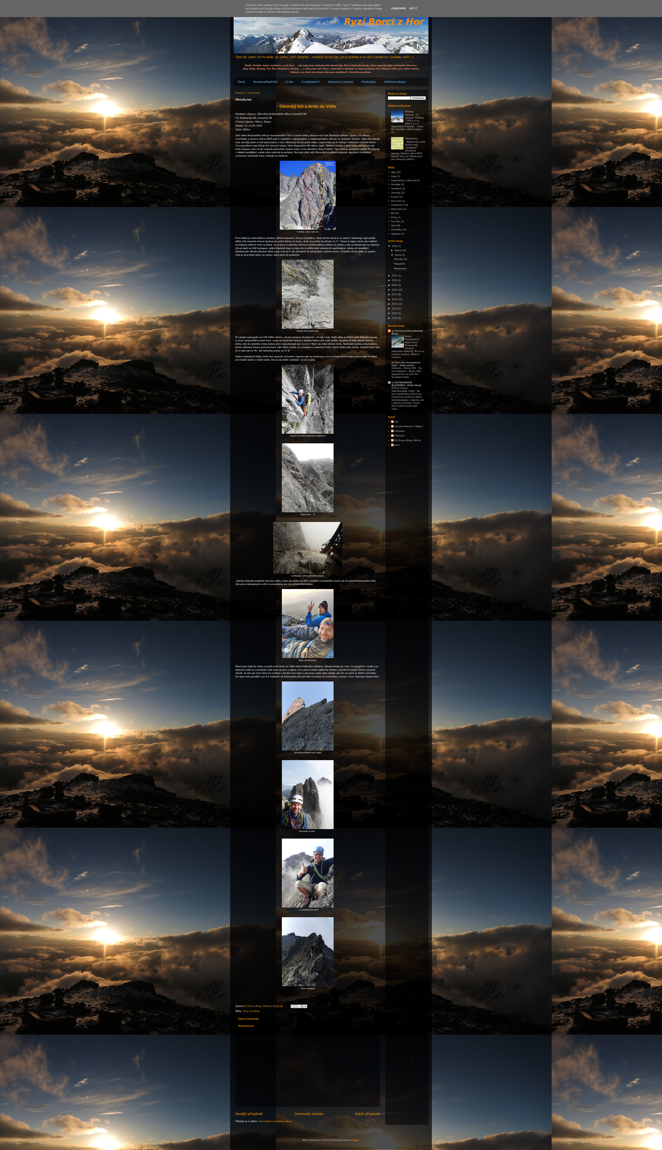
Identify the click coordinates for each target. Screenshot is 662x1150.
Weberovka (411, 138)
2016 (395, 299)
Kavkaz (395, 196)
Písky (394, 217)
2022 (395, 246)
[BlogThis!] (295, 1006)
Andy (394, 176)
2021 (395, 275)
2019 (395, 285)
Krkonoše (396, 201)
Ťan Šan (395, 221)
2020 (395, 280)
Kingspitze (399, 263)
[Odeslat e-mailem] (292, 1006)
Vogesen (395, 233)
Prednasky (369, 81)
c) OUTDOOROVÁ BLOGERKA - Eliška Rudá (406, 384)
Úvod (241, 81)
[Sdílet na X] (299, 1006)
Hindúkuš (396, 188)
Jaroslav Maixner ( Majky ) (408, 426)
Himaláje (395, 184)
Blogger (355, 1140)
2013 (395, 313)
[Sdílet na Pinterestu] (305, 1006)
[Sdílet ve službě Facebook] (302, 1006)
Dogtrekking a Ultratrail (403, 180)
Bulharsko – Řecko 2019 (404, 368)
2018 (395, 289)
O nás (289, 81)
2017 (395, 294)
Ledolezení (397, 204)
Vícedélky (254, 1011)
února (398, 254)
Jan (396, 421)
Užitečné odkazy (395, 81)
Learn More (398, 8)
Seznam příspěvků (265, 81)
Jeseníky (396, 192)
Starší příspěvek (367, 1114)
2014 (395, 308)
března (399, 250)
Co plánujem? (311, 81)
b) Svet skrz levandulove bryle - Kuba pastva (406, 364)
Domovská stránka (309, 1114)
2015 (395, 303)
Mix (393, 213)
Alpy (393, 172)
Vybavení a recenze (340, 81)
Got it (413, 8)
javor (397, 445)
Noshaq (409, 111)
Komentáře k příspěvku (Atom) (275, 1121)
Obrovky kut (400, 259)
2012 (395, 318)
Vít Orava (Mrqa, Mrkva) (407, 440)
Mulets (408, 336)
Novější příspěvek (249, 1114)
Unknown (399, 431)
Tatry (245, 1011)
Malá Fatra (397, 209)
